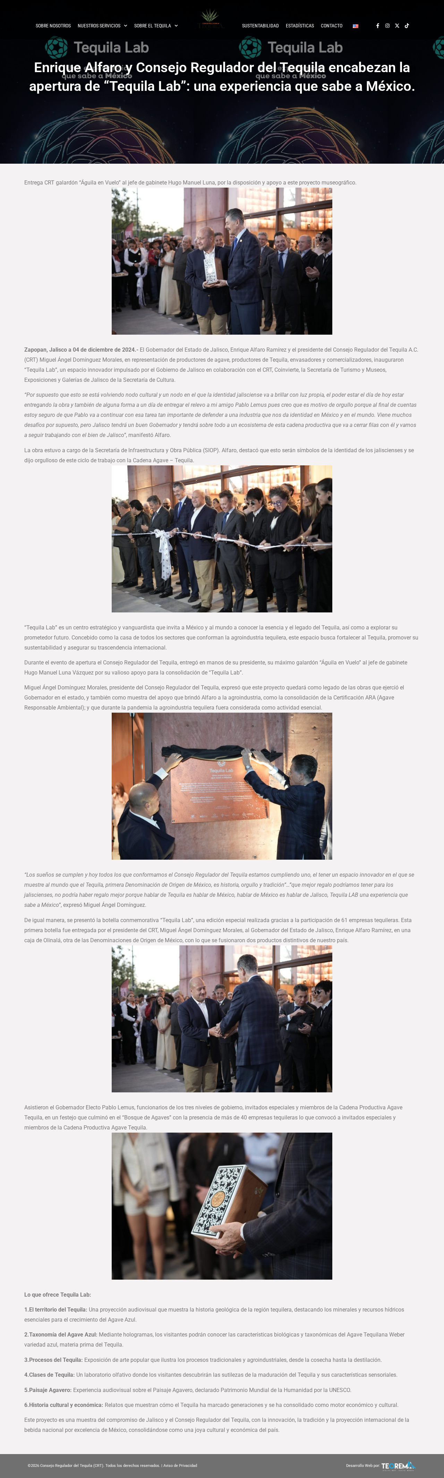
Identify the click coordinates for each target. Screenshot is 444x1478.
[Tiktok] (407, 26)
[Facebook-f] (378, 26)
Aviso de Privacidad (180, 1465)
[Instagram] (387, 26)
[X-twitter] (397, 26)
